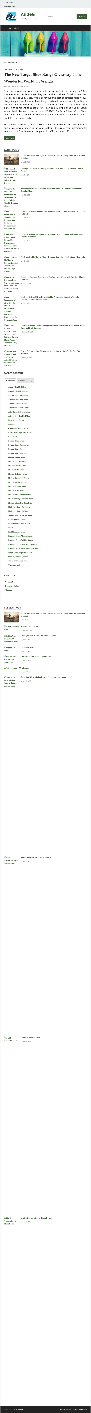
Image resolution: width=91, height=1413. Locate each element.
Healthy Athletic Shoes (17, 466)
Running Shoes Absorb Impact (20, 536)
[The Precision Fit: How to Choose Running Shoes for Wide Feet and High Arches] (11, 257)
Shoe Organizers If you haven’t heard (36, 857)
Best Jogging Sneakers (17, 420)
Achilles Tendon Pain (29, 627)
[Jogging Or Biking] (11, 648)
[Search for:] (66, 16)
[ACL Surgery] (10, 668)
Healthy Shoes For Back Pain (20, 503)
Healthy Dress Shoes (16, 490)
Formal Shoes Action (16, 449)
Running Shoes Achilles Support (21, 540)
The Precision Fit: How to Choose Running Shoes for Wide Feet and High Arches (53, 257)
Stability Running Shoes (18, 557)
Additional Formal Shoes (18, 399)
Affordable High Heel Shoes (19, 412)
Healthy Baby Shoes (16, 470)
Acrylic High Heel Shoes (18, 395)
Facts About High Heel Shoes (20, 433)
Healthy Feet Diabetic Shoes (19, 495)
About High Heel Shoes (17, 387)
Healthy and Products (17, 462)
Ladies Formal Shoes (16, 519)
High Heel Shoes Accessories (19, 507)
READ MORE (9, 137)
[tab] (10, 380)
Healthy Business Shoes (17, 482)
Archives (21, 381)
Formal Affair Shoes (16, 441)
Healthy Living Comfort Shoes (20, 499)
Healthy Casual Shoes (17, 486)
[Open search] (84, 28)
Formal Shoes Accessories (18, 445)
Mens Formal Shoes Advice (19, 524)
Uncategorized (14, 565)
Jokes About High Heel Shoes (20, 515)
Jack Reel (25, 86)
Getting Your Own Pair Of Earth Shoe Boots (38, 636)
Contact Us (9, 582)
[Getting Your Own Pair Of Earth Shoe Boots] (11, 636)
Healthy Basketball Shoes (18, 478)
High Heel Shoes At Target (13, 69)
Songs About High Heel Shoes (20, 553)
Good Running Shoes (16, 457)
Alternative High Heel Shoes (19, 416)
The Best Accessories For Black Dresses (36, 1218)
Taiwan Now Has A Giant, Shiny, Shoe (36, 656)
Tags (30, 381)
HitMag (84, 1409)
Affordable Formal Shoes (18, 408)
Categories (10, 381)
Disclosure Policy (12, 586)
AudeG (28, 14)
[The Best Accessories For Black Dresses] (11, 1218)
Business (11, 424)
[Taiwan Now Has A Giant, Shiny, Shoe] (11, 657)
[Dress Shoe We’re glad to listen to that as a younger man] (11, 677)
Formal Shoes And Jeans (18, 453)
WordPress (73, 1409)
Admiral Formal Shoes (17, 404)
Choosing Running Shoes (18, 428)
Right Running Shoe (16, 532)
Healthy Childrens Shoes (30, 1038)
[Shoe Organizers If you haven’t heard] (11, 858)
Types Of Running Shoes (18, 561)
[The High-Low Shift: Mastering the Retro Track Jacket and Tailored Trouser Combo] (11, 169)
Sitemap (8, 590)
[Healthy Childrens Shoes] (11, 1038)
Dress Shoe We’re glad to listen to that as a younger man (43, 677)
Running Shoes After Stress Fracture (23, 548)
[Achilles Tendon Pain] (11, 627)
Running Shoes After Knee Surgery (22, 544)
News (10, 528)
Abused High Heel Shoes (18, 391)
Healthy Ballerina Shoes (17, 474)
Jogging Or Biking (28, 647)
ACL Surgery (24, 668)
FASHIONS (13, 437)
